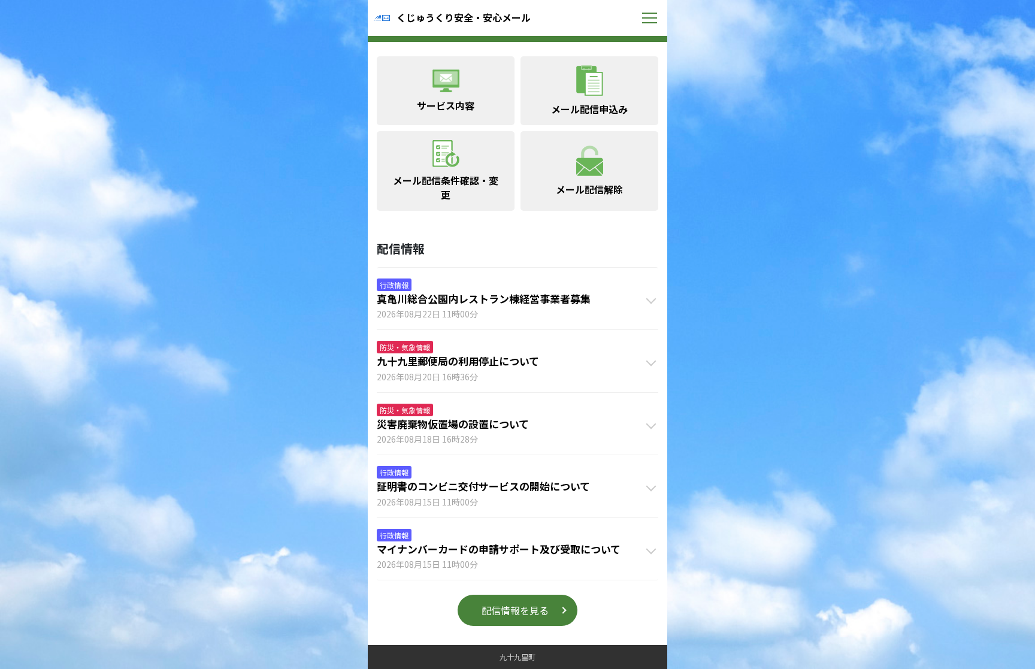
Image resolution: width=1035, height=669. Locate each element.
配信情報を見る (515, 610)
